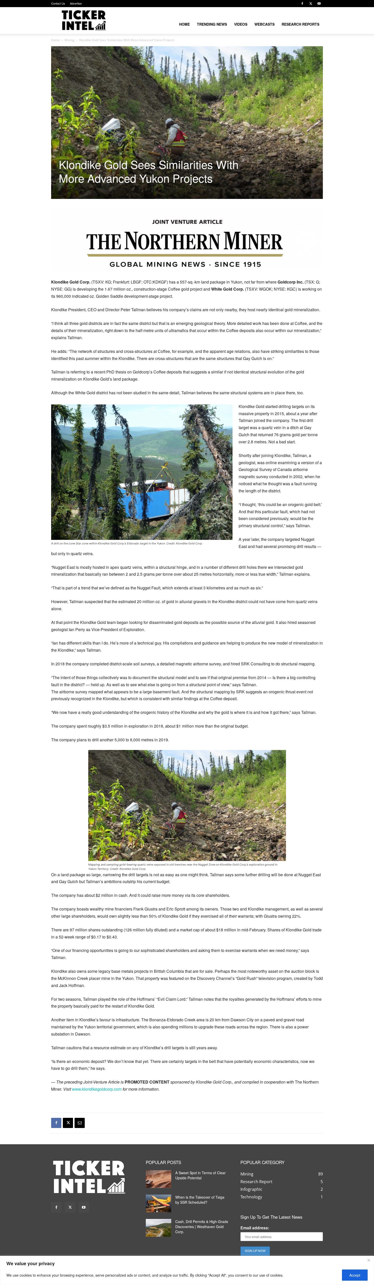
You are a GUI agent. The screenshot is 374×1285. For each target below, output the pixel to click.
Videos (240, 24)
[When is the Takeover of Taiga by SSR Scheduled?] (158, 1203)
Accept (354, 1275)
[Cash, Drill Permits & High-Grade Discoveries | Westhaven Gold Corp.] (158, 1228)
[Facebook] (302, 3)
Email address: (254, 1228)
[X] (310, 3)
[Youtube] (319, 3)
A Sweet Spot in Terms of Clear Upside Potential (200, 1175)
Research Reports (300, 24)
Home (184, 24)
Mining (69, 40)
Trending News (212, 24)
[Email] (80, 1123)
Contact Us (58, 3)
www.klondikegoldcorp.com (97, 1089)
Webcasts (264, 24)
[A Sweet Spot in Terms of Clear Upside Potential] (158, 1179)
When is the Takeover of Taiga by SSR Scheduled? (199, 1200)
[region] (187, 1270)
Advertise (76, 3)
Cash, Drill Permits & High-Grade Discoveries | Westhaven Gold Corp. (201, 1226)
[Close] (369, 1260)
